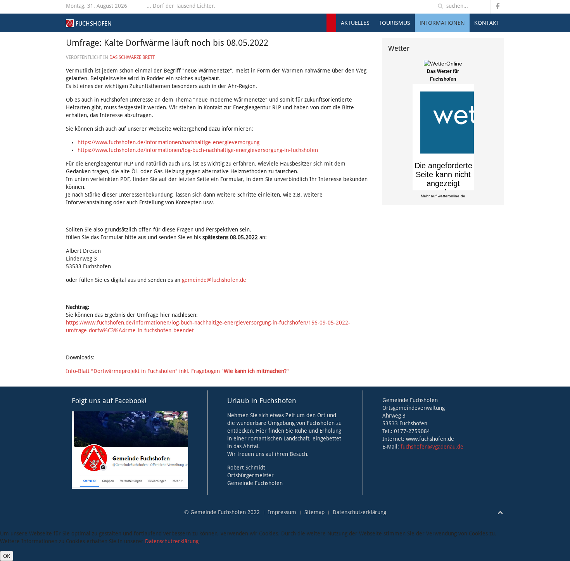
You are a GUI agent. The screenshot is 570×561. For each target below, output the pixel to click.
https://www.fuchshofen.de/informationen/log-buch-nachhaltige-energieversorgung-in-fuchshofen (198, 150)
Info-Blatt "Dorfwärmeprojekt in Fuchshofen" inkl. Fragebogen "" (177, 371)
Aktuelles (355, 22)
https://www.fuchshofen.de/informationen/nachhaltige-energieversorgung (168, 142)
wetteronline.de (451, 196)
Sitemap (314, 512)
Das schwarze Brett (132, 57)
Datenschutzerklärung (359, 512)
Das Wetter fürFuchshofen (443, 75)
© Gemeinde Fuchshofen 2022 (222, 512)
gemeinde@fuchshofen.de (214, 280)
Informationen (442, 22)
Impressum (282, 512)
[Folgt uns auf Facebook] (130, 450)
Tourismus (394, 22)
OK (6, 556)
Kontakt (486, 22)
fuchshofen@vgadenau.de (432, 447)
